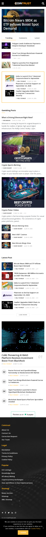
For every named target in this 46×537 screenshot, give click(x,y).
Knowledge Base (8, 473)
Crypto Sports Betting (11, 165)
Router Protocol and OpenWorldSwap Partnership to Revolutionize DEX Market (23, 371)
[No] (43, 528)
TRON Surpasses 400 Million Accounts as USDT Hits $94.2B (29, 274)
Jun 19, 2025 (18, 168)
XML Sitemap (7, 499)
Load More (23, 315)
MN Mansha (6, 120)
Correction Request (9, 436)
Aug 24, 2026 (32, 81)
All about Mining (8, 476)
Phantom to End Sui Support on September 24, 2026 (28, 85)
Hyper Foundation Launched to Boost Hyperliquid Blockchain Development (22, 391)
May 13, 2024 (18, 364)
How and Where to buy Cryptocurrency (17, 483)
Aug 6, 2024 (24, 375)
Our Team (6, 440)
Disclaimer (6, 450)
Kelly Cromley (21, 81)
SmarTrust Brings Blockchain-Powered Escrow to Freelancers (27, 54)
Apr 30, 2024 (25, 404)
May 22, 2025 (18, 213)
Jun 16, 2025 (28, 237)
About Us (5, 430)
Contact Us (6, 433)
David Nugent (7, 168)
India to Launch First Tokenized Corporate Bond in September (28, 77)
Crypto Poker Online (10, 210)
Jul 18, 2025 (28, 246)
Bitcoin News (8, 16)
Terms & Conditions (10, 453)
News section (7, 493)
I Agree (23, 533)
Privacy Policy (7, 456)
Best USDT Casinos (19, 234)
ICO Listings (6, 470)
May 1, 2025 (24, 385)
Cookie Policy (7, 460)
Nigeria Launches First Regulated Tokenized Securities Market (25, 64)
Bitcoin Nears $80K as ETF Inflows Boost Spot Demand (21, 24)
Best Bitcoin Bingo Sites (21, 243)
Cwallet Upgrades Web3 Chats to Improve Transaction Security (27, 93)
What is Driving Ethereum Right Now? (17, 117)
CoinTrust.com (11, 518)
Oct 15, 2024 (25, 395)
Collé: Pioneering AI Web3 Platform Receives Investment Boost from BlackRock (17, 358)
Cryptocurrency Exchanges (12, 480)
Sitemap (5, 496)
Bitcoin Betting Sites (20, 226)
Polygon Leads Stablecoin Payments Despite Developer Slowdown (26, 44)
